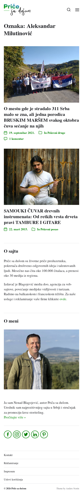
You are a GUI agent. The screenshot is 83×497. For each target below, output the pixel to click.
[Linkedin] (35, 434)
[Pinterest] (44, 434)
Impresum (9, 471)
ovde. (63, 299)
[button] (69, 9)
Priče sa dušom (18, 488)
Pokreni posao (49, 229)
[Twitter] (26, 434)
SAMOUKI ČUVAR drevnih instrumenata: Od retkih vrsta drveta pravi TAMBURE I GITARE (41, 216)
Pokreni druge (56, 133)
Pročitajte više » (15, 417)
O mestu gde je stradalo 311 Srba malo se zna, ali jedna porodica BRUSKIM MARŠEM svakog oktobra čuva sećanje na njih (41, 117)
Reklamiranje (11, 463)
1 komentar (16, 139)
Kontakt (8, 455)
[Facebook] (8, 434)
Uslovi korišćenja (13, 479)
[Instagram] (17, 434)
